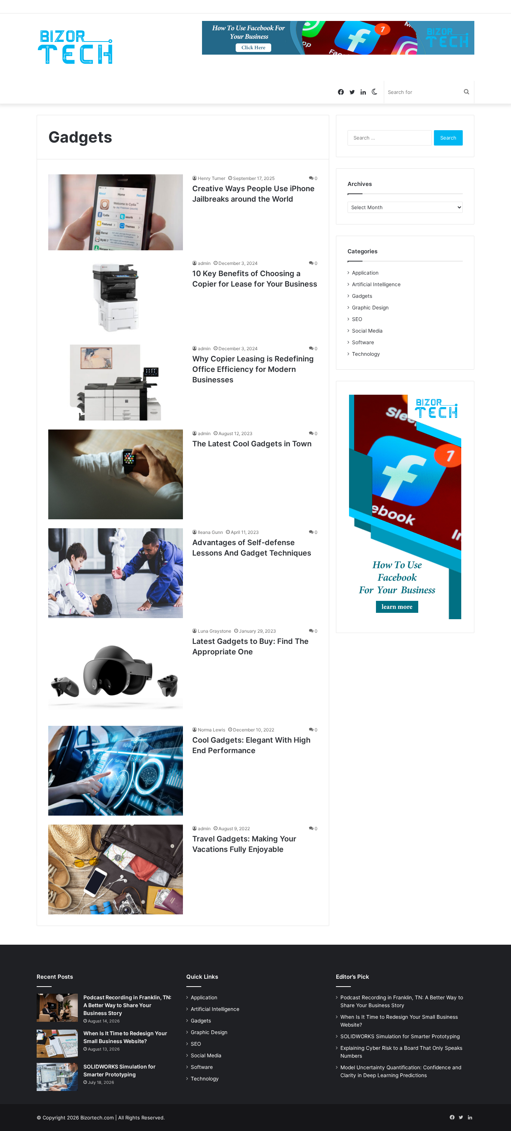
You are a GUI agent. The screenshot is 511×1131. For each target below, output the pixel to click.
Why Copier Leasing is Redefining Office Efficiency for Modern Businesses (253, 369)
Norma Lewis (211, 730)
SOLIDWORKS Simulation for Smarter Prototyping (400, 1036)
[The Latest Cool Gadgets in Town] (115, 474)
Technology (366, 354)
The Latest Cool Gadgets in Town (252, 443)
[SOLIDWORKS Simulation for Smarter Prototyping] (57, 1077)
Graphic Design (370, 308)
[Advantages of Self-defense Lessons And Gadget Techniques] (115, 573)
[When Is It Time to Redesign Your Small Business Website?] (57, 1044)
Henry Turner (211, 178)
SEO (357, 319)
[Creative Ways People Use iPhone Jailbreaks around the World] (115, 212)
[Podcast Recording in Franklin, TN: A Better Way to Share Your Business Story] (57, 1008)
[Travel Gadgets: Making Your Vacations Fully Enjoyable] (115, 869)
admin (204, 263)
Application (365, 273)
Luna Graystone (214, 631)
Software (363, 342)
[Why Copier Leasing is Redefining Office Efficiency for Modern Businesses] (115, 383)
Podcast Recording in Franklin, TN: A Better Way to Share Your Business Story (127, 1005)
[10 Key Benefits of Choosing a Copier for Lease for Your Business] (115, 297)
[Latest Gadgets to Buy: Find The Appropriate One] (115, 672)
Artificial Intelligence (376, 284)
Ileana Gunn (210, 532)
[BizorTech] (75, 47)
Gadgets (362, 296)
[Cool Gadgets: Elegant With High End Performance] (115, 771)
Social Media (367, 331)
